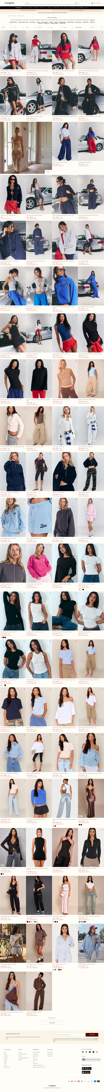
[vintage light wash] (53, 826)
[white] (81, 589)
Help (5, 1052)
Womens (14, 15)
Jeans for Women (44, 22)
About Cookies (35, 1056)
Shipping (5, 1057)
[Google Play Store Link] (86, 1068)
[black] (83, 589)
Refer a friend (49, 1056)
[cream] (57, 969)
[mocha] (29, 922)
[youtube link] (90, 1052)
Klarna (5, 1063)
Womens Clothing (20, 15)
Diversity (20, 1056)
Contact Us (20, 1059)
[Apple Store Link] (86, 1072)
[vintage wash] (79, 922)
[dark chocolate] (5, 637)
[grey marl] (53, 969)
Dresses (38, 22)
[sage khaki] (37, 922)
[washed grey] (81, 922)
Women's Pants (63, 23)
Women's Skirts (85, 22)
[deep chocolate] (61, 969)
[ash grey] (33, 922)
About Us (20, 1052)
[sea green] (55, 969)
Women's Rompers (62, 22)
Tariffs (34, 1061)
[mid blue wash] (83, 922)
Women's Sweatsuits (54, 23)
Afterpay (5, 1059)
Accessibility (35, 1059)
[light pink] (31, 922)
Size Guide (6, 1056)
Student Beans (7, 1067)
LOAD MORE (52, 1022)
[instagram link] (83, 1052)
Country (83, 1056)
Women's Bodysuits (13, 22)
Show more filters (78, 27)
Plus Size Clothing (70, 22)
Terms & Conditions (36, 1052)
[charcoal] (35, 922)
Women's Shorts (78, 22)
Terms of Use (35, 1063)
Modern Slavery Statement (23, 1057)
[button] (92, 3)
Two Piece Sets (32, 22)
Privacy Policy (35, 1054)
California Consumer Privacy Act (39, 1067)
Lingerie (55, 22)
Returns (5, 1054)
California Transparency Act (38, 1065)
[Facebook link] (86, 1052)
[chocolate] (55, 826)
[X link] (97, 1052)
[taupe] (3, 874)
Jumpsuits (51, 22)
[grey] (79, 589)
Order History (49, 1052)
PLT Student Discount (22, 1054)
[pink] (53, 922)
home (10, 15)
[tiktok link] (93, 1052)
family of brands (96, 1038)
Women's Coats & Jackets (23, 22)
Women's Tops (46, 23)
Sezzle (5, 1065)
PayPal (5, 1061)
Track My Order (50, 1054)
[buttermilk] (1, 637)
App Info (34, 1057)
